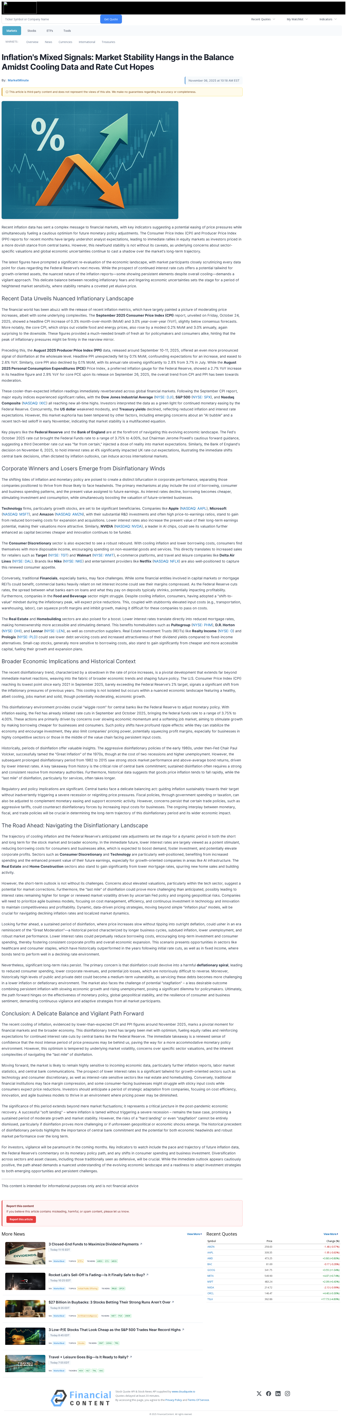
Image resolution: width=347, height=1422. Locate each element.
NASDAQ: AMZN (69, 514)
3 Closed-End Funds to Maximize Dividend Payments (96, 1244)
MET (113, 1316)
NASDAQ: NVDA (128, 526)
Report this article (21, 1219)
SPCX (121, 1288)
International (87, 42)
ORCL (210, 1293)
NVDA (210, 1287)
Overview (32, 42)
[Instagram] (287, 1398)
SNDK (127, 1316)
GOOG (211, 1270)
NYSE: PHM (202, 625)
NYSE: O (226, 631)
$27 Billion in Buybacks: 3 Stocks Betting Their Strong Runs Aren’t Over (111, 1302)
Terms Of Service (198, 1400)
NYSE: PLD (27, 637)
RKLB (114, 1288)
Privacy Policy (173, 1400)
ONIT (101, 1343)
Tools (67, 31)
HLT (88, 1371)
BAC (209, 1264)
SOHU (109, 1343)
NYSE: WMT (103, 555)
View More (193, 1234)
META (210, 1276)
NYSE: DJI (163, 397)
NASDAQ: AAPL (193, 508)
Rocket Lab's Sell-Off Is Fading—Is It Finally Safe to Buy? (99, 1275)
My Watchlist (295, 19)
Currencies (65, 42)
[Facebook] (268, 1398)
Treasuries (108, 42)
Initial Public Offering (87, 1288)
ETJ (107, 1261)
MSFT (210, 1281)
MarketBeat (59, 1261)
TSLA (210, 1299)
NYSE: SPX (202, 397)
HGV (81, 1371)
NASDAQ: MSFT (16, 514)
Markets (11, 31)
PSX (120, 1316)
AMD (210, 1258)
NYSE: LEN (54, 631)
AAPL (210, 1252)
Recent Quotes (261, 19)
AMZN (210, 1246)
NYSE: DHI (11, 631)
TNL (94, 1371)
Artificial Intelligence (87, 1316)
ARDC (100, 1261)
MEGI (114, 1261)
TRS (116, 1343)
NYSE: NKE (73, 561)
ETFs (50, 31)
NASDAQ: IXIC (34, 403)
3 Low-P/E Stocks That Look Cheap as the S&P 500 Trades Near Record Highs (117, 1330)
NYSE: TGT (58, 555)
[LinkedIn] (278, 1398)
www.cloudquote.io (183, 1391)
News (48, 42)
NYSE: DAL (22, 561)
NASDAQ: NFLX (166, 561)
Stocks (32, 31)
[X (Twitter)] (259, 1398)
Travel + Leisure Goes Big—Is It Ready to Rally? (90, 1357)
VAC (101, 1371)
